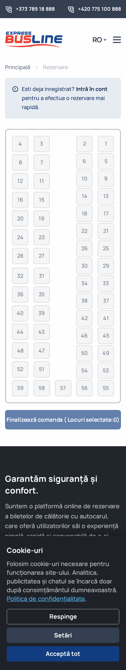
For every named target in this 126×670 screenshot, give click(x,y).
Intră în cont (92, 89)
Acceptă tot (63, 654)
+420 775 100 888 (99, 8)
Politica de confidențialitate (46, 599)
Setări (63, 635)
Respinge (63, 616)
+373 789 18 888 (35, 8)
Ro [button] (97, 39)
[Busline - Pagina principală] (33, 39)
